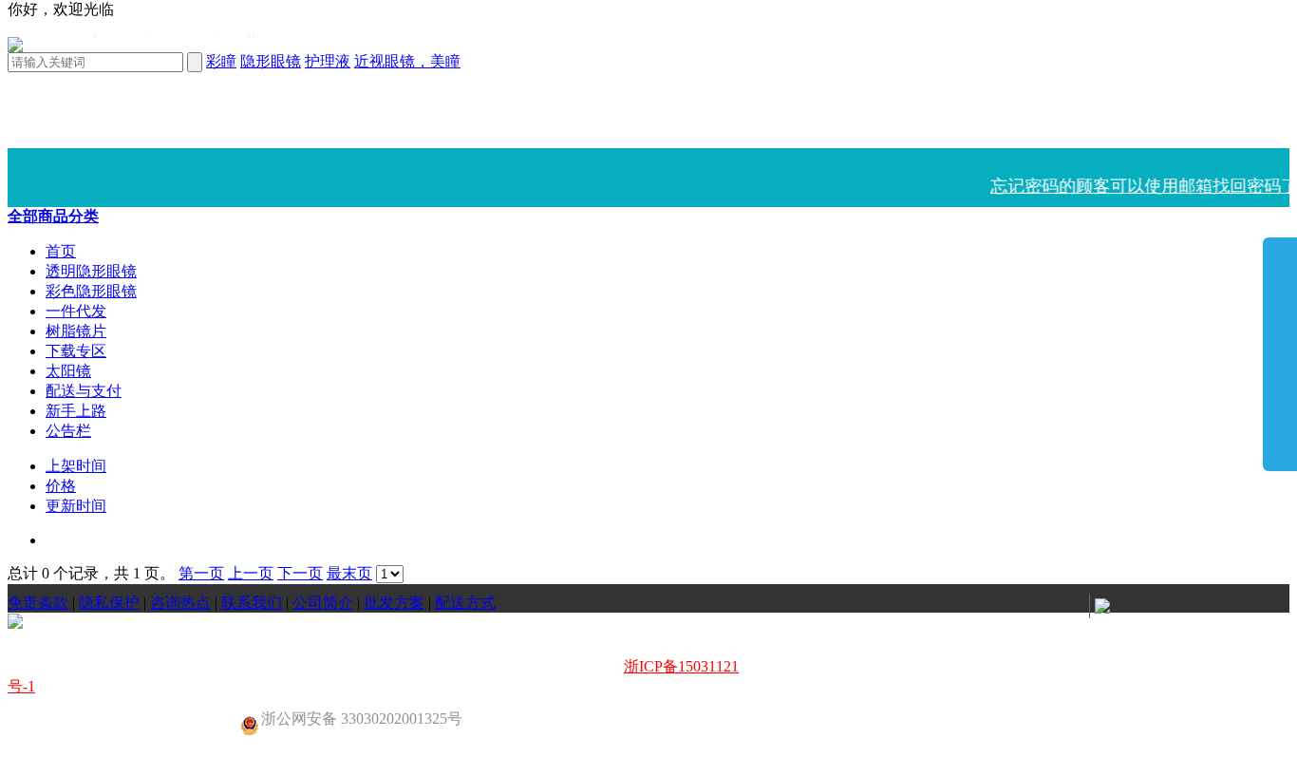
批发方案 (394, 603)
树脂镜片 (76, 331)
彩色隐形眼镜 (91, 291)
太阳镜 (68, 371)
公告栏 (68, 431)
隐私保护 (109, 603)
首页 (61, 251)
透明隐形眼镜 (91, 271)
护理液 (327, 61)
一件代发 (76, 311)
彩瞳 (221, 61)
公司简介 (322, 603)
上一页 (250, 573)
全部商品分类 (53, 216)
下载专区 (76, 351)
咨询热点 (180, 603)
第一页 (201, 573)
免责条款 (38, 603)
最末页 (349, 573)
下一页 (300, 573)
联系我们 (251, 603)
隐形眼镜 (270, 61)
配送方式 (465, 603)
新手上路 (76, 411)
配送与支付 (84, 391)
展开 (1280, 353)
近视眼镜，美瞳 (407, 61)
